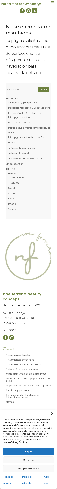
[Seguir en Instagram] (28, 10)
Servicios (12, 98)
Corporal (12, 193)
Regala (12, 203)
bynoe (12, 173)
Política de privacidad (27, 480)
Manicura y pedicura (19, 122)
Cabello (12, 188)
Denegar (28, 459)
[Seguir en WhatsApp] (34, 10)
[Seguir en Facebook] (22, 10)
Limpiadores (17, 177)
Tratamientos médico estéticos (25, 158)
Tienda (10, 169)
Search (44, 89)
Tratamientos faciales (19, 153)
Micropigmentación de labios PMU (27, 137)
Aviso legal (46, 480)
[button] (52, 413)
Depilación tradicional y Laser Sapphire (29, 107)
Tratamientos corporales (21, 148)
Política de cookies (8, 480)
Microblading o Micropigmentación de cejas (28, 380)
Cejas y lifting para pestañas (23, 102)
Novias (12, 142)
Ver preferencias (28, 468)
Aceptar (29, 451)
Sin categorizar (14, 163)
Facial (11, 198)
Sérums (14, 182)
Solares (12, 209)
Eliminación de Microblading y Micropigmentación (23, 396)
